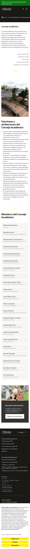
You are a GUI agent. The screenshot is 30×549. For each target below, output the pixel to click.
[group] (15, 226)
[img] (7, 9)
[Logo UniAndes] (7, 9)
